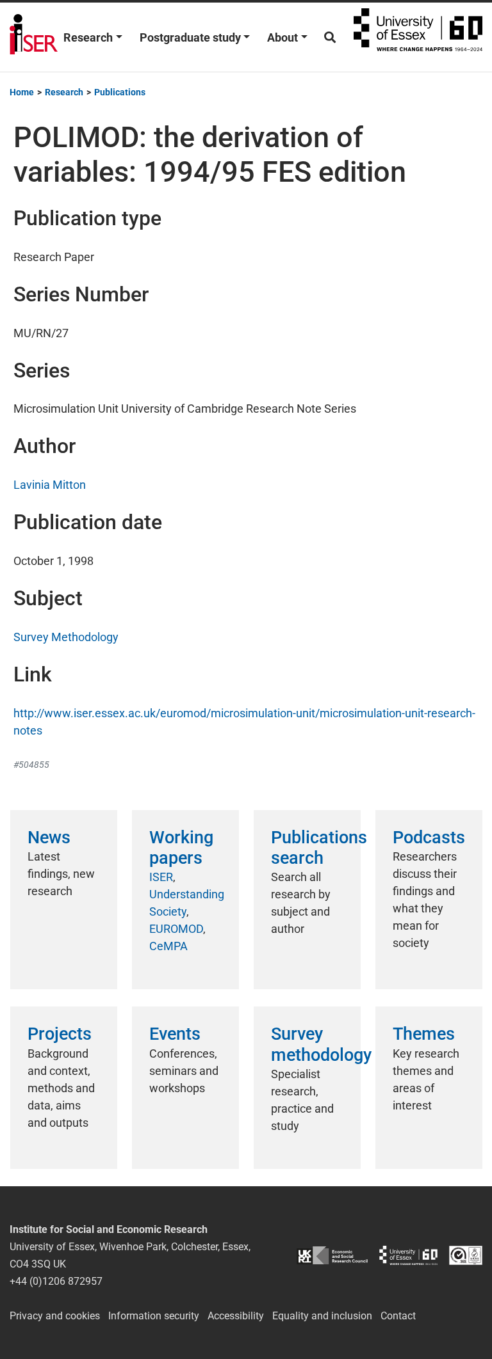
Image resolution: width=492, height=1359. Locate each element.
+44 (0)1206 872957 (56, 1281)
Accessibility (236, 1316)
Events (175, 1034)
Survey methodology (321, 1044)
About (282, 37)
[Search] (330, 37)
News (49, 837)
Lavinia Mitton (49, 484)
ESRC (332, 1256)
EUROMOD (176, 928)
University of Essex (418, 37)
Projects (60, 1034)
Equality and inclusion (322, 1316)
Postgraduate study (190, 37)
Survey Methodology (66, 637)
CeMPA (168, 946)
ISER (161, 877)
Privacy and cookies (55, 1316)
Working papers (181, 847)
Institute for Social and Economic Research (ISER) (34, 37)
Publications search (319, 847)
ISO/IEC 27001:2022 (465, 1256)
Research (88, 37)
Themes (424, 1034)
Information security (153, 1316)
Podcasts (429, 837)
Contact (398, 1316)
